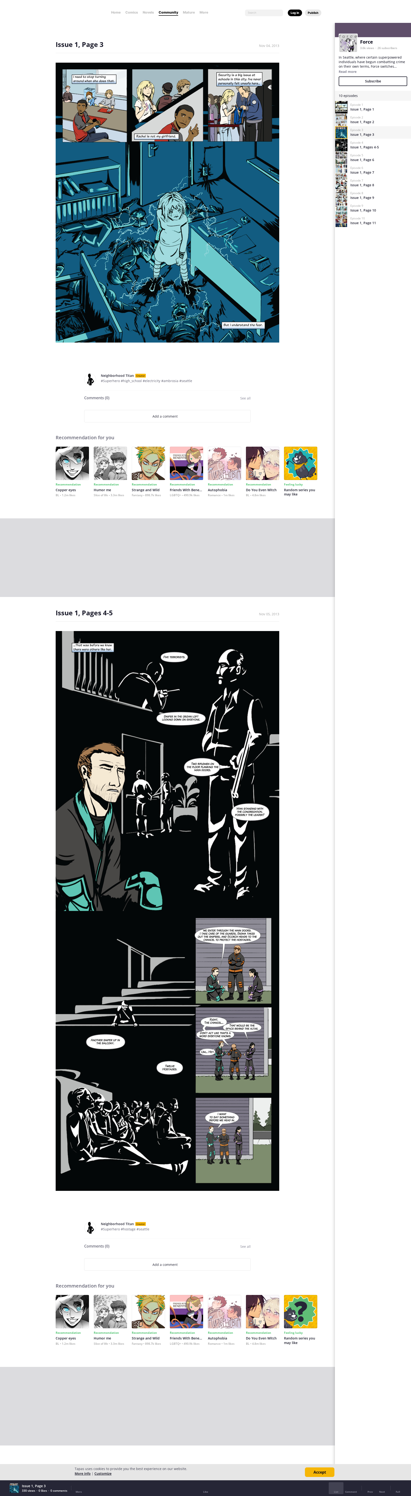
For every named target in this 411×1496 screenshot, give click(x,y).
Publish (313, 13)
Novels (148, 12)
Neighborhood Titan (117, 376)
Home (116, 12)
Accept (319, 1472)
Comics (131, 12)
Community (168, 12)
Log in (295, 13)
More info (83, 1473)
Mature (189, 12)
